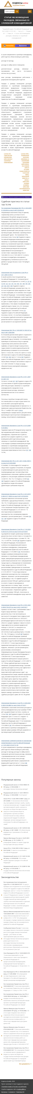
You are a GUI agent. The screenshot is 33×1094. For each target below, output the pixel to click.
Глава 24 (10, 33)
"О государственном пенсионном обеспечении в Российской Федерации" (17, 869)
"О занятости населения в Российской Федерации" (17, 850)
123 (9, 284)
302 (22, 357)
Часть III (21, 31)
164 (7, 357)
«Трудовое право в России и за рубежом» (13, 1086)
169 (26, 284)
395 (8, 286)
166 (18, 284)
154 (15, 284)
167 (21, 284)
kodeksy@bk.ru (21, 1089)
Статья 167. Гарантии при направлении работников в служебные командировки (8, 158)
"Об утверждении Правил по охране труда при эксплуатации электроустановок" (16, 841)
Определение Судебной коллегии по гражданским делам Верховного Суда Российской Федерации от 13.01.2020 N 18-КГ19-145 (16, 743)
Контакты (4, 1092)
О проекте (12, 1092)
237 (2, 286)
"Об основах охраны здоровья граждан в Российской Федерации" (17, 859)
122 (7, 284)
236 (29, 284)
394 (5, 286)
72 (2, 284)
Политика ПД (20, 1092)
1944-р (21, 410)
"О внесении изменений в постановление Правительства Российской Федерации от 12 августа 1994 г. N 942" (17, 987)
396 (11, 286)
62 (30, 281)
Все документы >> (25, 1064)
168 (17, 237)
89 (4, 284)
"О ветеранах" (16, 794)
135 (12, 284)
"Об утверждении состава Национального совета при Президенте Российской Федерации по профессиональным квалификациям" (17, 976)
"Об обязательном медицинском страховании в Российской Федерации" (17, 831)
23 (28, 281)
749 (19, 552)
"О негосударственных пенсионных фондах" (16, 787)
